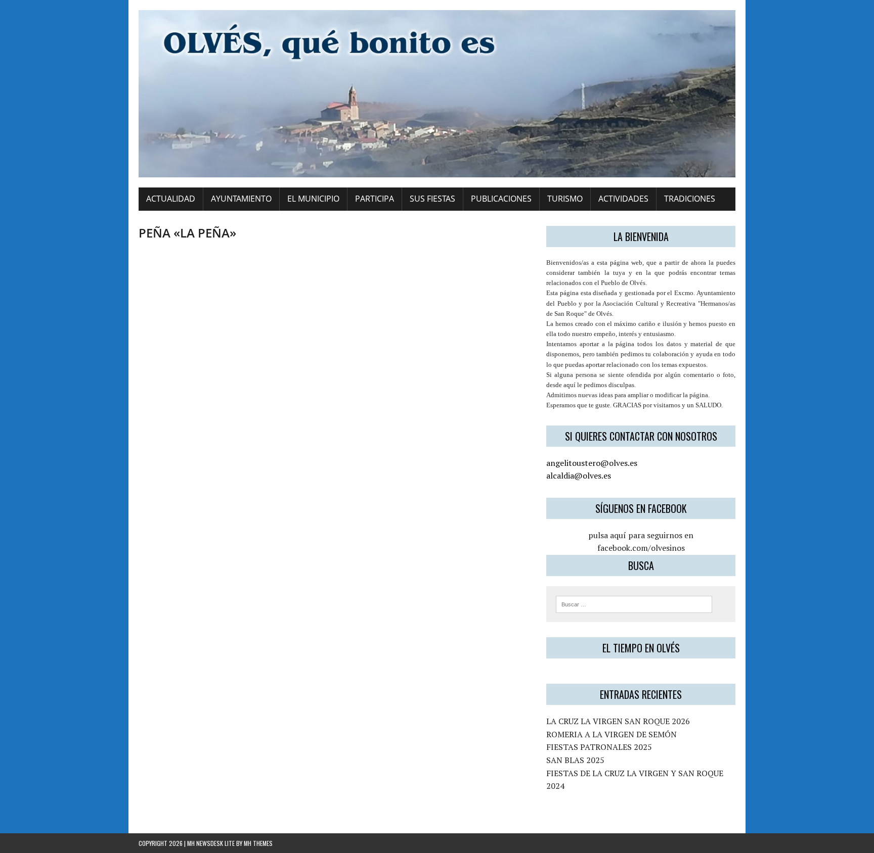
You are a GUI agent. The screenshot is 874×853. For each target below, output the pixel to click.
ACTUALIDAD (170, 198)
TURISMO (565, 198)
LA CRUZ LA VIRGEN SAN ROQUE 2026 (618, 721)
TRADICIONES (689, 198)
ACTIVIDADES (623, 198)
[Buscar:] (634, 603)
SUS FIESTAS (432, 198)
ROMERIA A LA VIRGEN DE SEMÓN (611, 734)
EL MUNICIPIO (313, 198)
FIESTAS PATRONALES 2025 (599, 746)
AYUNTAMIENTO (241, 198)
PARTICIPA (374, 198)
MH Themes (258, 843)
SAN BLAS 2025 (575, 760)
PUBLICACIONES (501, 198)
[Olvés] (437, 93)
